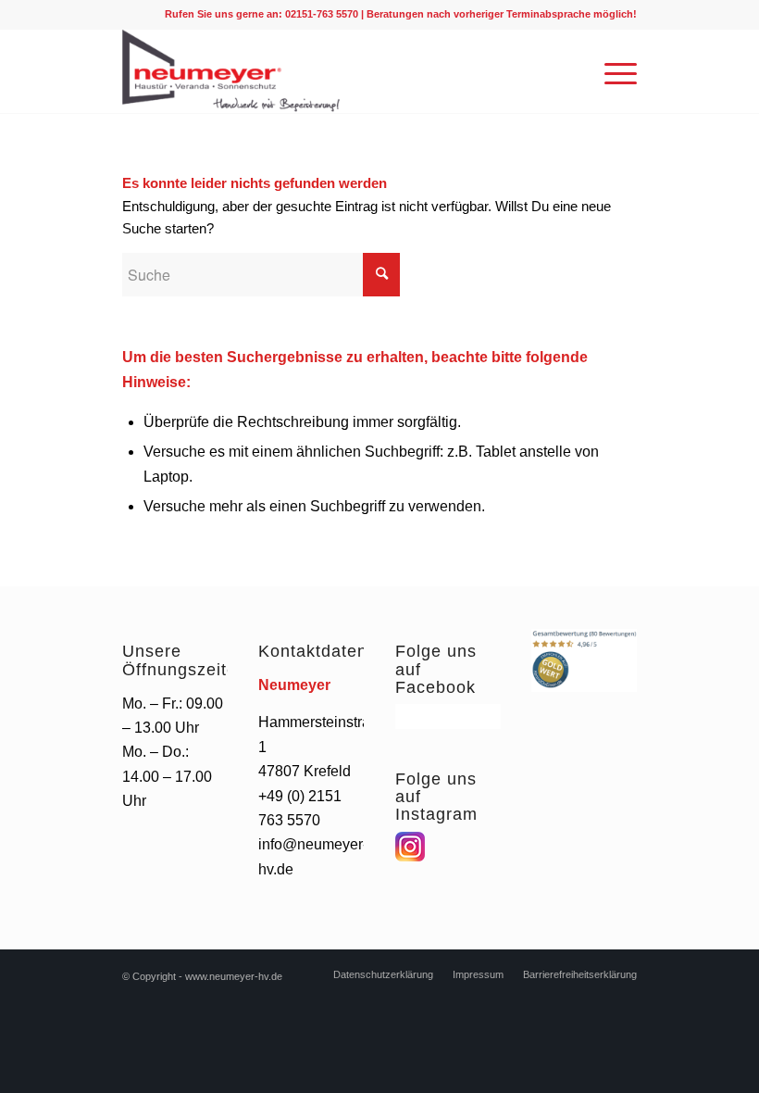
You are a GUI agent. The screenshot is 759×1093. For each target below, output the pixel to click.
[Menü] (611, 71)
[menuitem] (383, 974)
